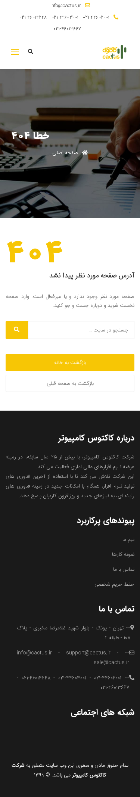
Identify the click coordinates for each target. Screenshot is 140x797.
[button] (15, 51)
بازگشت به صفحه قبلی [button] (70, 383)
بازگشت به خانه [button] (70, 362)
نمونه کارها (123, 554)
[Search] (17, 330)
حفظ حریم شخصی (114, 584)
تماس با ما (123, 569)
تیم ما (128, 539)
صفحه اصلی (66, 153)
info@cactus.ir (65, 6)
